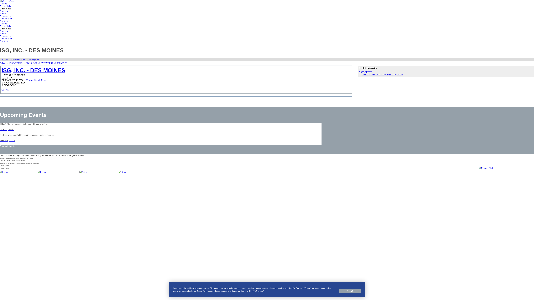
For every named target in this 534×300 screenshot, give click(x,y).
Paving (3, 3)
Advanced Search (17, 59)
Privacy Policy (4, 168)
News (3, 13)
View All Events (7, 146)
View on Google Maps (36, 80)
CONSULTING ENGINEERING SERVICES (382, 74)
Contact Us (6, 21)
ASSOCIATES (365, 72)
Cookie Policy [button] (202, 291)
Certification (6, 19)
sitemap (36, 163)
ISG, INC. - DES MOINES (33, 70)
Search (5, 59)
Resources (5, 16)
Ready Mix (5, 6)
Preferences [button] (258, 291)
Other (2, 63)
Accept (350, 291)
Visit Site (5, 90)
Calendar (4, 11)
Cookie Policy (4, 165)
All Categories (33, 59)
